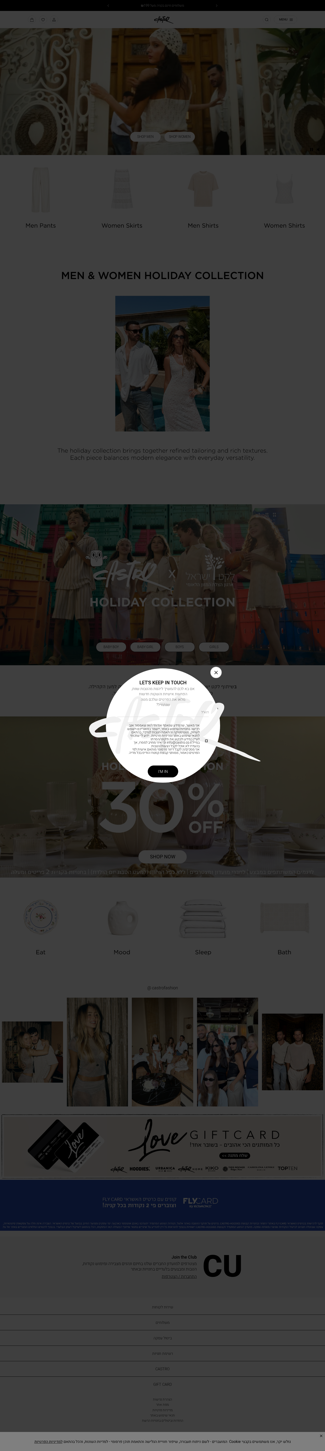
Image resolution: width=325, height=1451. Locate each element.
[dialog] (162, 725)
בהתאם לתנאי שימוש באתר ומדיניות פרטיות (165, 734)
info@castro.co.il (179, 742)
